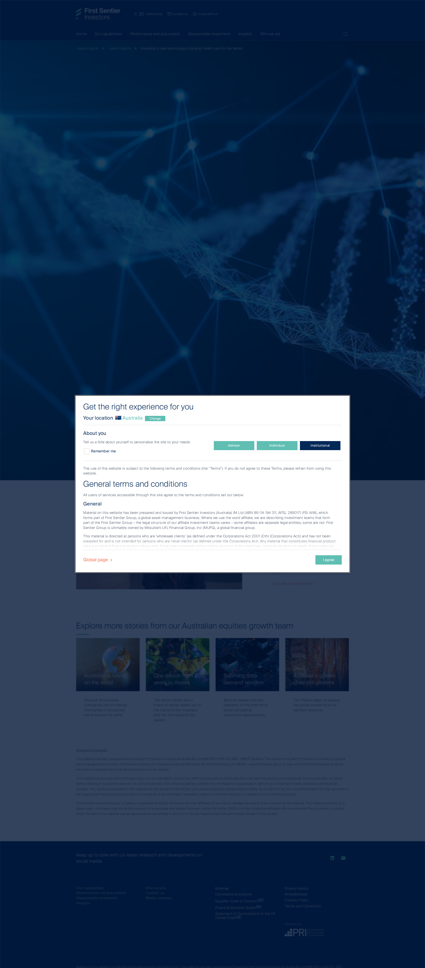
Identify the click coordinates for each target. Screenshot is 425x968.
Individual (277, 445)
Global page (96, 560)
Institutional (320, 445)
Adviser (234, 445)
